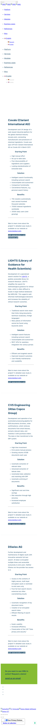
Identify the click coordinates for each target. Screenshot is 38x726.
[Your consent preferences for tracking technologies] (35, 723)
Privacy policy (21, 689)
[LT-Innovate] (14, 709)
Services (7, 14)
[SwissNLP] (5, 709)
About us (21, 692)
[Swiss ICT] (5, 711)
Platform (7, 9)
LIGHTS (24, 276)
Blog (5, 33)
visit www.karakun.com (16, 235)
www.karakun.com (14, 231)
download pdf (13, 237)
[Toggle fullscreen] (5, 714)
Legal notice (20, 687)
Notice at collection (9, 723)
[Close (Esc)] (1, 714)
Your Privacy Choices (15, 720)
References (8, 29)
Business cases (9, 24)
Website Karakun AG (21, 694)
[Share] (3, 714)
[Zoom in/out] (7, 714)
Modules (7, 19)
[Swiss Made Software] (27, 709)
